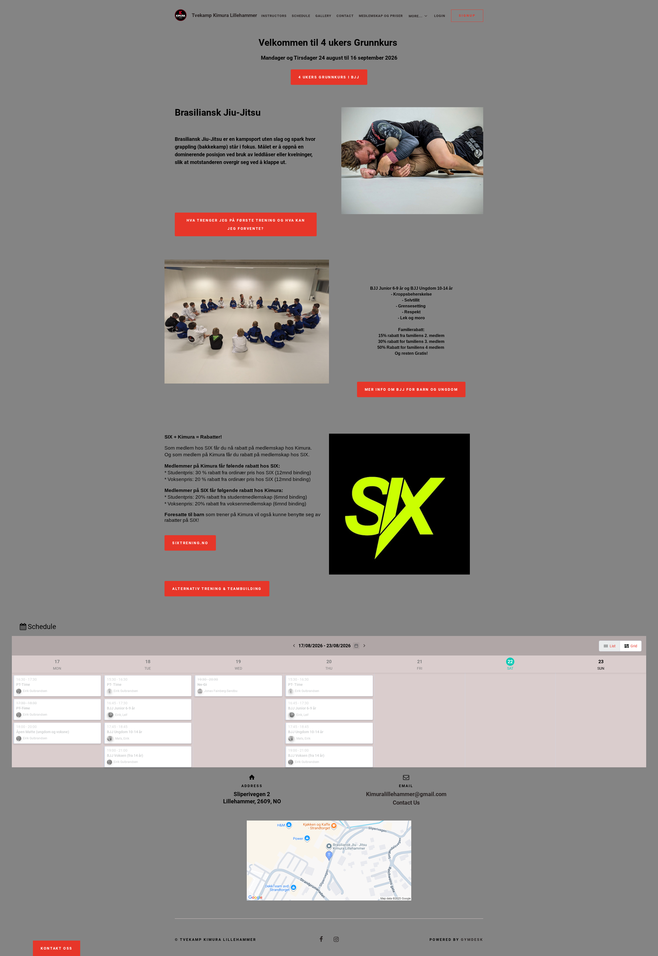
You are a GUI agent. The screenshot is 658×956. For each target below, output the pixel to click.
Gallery (323, 16)
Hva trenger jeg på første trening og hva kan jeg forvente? (246, 224)
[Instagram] (336, 939)
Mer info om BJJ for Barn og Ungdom (411, 389)
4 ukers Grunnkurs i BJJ (329, 77)
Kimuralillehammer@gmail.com (406, 794)
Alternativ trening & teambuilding (217, 589)
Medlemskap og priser (381, 16)
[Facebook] (321, 939)
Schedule (301, 16)
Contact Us (406, 802)
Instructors (274, 16)
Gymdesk (472, 939)
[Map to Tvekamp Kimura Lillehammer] (329, 860)
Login (439, 16)
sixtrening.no (190, 543)
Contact (345, 16)
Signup (467, 15)
